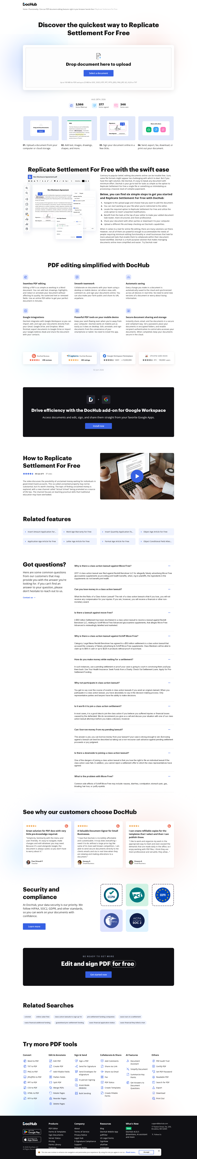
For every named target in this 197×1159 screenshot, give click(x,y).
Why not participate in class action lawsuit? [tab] (97, 682)
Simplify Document (139, 1069)
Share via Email (112, 1071)
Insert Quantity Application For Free (120, 531)
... (130, 1152)
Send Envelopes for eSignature (87, 1073)
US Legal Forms (107, 1138)
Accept (146, 1152)
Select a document (98, 73)
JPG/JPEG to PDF (34, 1077)
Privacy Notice (80, 1135)
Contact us (28, 597)
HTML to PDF (33, 1093)
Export (159, 1087)
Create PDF (58, 1066)
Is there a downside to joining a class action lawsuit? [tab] (101, 753)
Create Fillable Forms (111, 1094)
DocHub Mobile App (109, 1131)
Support (78, 1144)
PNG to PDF (33, 1071)
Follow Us (157, 1134)
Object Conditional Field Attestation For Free (159, 541)
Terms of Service (81, 1131)
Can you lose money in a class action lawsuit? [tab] (98, 589)
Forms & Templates (57, 1131)
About (77, 1128)
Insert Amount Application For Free (43, 531)
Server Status (55, 1138)
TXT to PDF (32, 1066)
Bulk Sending (85, 1093)
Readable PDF (162, 1077)
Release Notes (80, 1147)
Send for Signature (87, 1066)
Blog (102, 1128)
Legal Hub (78, 1138)
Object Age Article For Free (155, 531)
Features (52, 1147)
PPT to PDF (32, 1082)
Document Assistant (135, 1062)
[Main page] (30, 5)
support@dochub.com (160, 1124)
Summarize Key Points (137, 1076)
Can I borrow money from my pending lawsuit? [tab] (98, 729)
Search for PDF (162, 1082)
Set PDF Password (164, 1071)
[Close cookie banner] (159, 1151)
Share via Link (111, 1066)
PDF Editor (53, 1128)
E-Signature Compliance (85, 1141)
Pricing (52, 1141)
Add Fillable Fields (61, 1071)
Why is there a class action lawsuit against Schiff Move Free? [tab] (106, 636)
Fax (106, 1077)
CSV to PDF (32, 1087)
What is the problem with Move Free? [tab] (93, 776)
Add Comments (112, 1061)
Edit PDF (57, 1061)
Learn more (34, 926)
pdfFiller (104, 1135)
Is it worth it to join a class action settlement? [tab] (98, 706)
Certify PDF (161, 1066)
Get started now (98, 974)
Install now (98, 426)
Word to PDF (33, 1061)
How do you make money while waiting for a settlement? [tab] (103, 659)
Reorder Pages (59, 1098)
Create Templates (113, 1087)
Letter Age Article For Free (78, 541)
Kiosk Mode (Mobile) (84, 1086)
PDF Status (109, 1082)
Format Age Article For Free (117, 541)
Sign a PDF (83, 1061)
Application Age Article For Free (42, 541)
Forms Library (55, 1144)
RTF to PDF (32, 1098)
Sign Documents (56, 1135)
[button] (137, 476)
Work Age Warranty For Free (78, 531)
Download (160, 1093)
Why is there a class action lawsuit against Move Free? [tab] (102, 566)
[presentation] (98, 67)
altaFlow (103, 1144)
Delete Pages (59, 1103)
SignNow (104, 1141)
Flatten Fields (59, 1077)
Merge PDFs (58, 1087)
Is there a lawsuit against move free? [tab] (93, 612)
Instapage (104, 1147)
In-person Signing (87, 1080)
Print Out (160, 1098)
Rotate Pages (59, 1093)
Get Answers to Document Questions (137, 1085)
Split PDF (57, 1082)
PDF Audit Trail (163, 1061)
